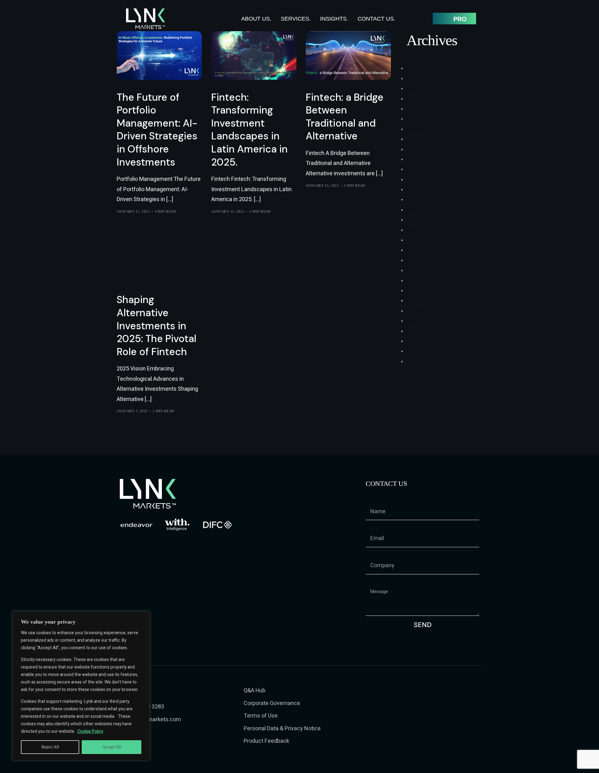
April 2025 (416, 220)
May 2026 (416, 99)
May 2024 (416, 331)
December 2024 (422, 261)
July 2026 (416, 79)
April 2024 (416, 341)
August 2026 (419, 68)
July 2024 (416, 311)
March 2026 (418, 119)
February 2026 (421, 129)
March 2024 (418, 351)
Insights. (334, 19)
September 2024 (423, 291)
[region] (81, 686)
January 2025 (420, 250)
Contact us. (376, 19)
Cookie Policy (90, 731)
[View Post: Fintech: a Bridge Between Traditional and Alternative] (348, 55)
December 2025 (422, 150)
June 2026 (417, 89)
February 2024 (421, 362)
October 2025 (420, 170)
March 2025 (418, 230)
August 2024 (419, 301)
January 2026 (420, 139)
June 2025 (417, 210)
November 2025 (422, 160)
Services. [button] (296, 19)
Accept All (111, 747)
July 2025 (416, 200)
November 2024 (422, 271)
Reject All (50, 747)
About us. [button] (256, 19)
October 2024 (420, 281)
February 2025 (421, 240)
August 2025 (419, 190)
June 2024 (417, 321)
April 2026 (416, 109)
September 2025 (423, 180)
